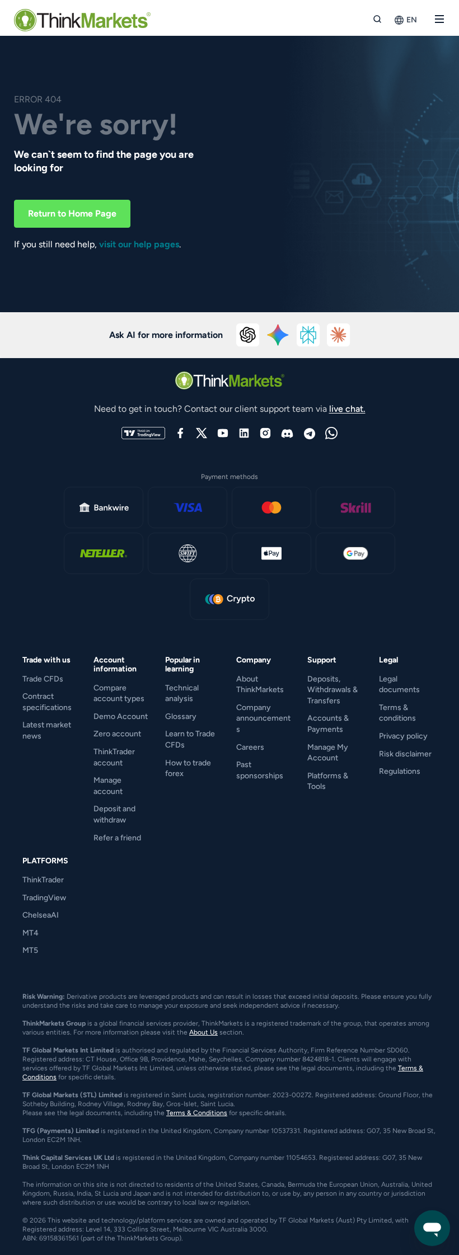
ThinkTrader (43, 880)
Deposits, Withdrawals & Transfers (332, 690)
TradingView (44, 898)
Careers (250, 747)
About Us (203, 1032)
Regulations (399, 771)
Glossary (180, 716)
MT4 (30, 933)
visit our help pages (139, 244)
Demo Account (120, 716)
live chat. (347, 408)
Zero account (117, 734)
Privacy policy (403, 736)
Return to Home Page (72, 213)
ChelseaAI (40, 915)
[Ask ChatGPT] (248, 335)
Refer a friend (117, 838)
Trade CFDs (42, 679)
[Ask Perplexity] (308, 335)
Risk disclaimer (405, 754)
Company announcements (263, 718)
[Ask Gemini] (278, 335)
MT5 (30, 950)
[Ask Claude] (338, 335)
